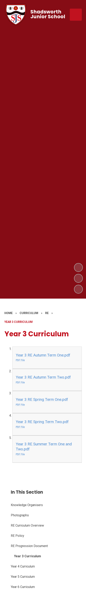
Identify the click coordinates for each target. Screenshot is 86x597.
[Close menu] (76, 15)
